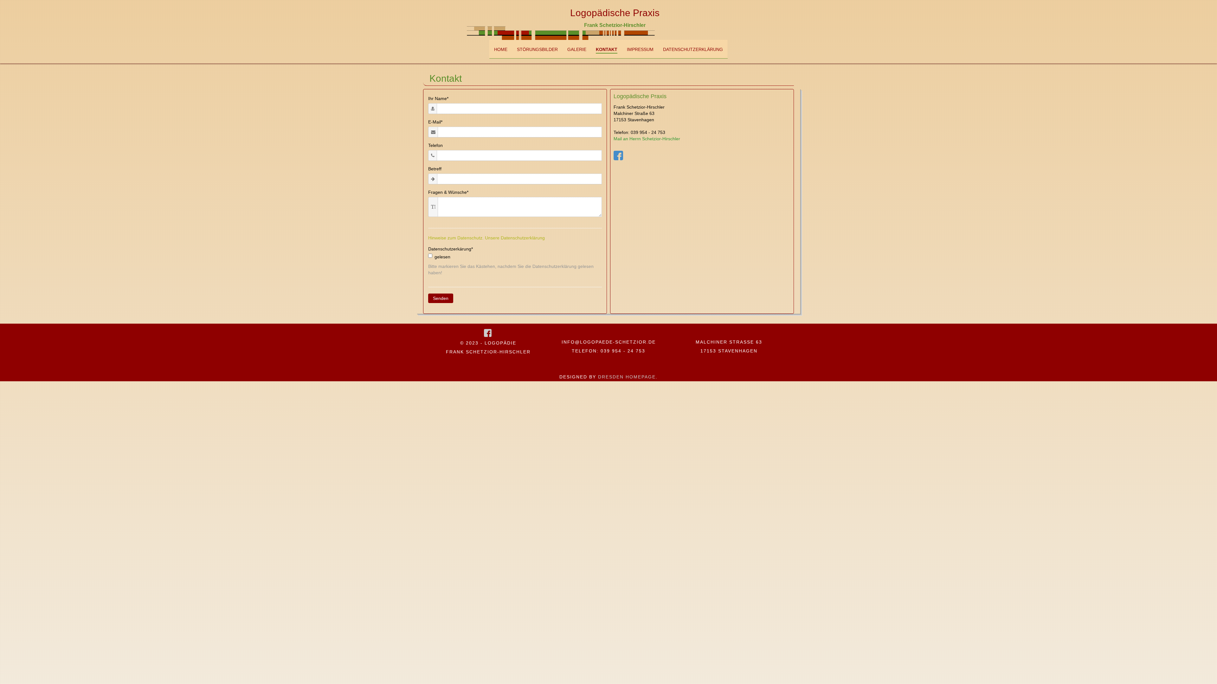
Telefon (435, 145)
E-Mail (435, 121)
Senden (440, 298)
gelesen (442, 256)
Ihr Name (438, 98)
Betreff (434, 168)
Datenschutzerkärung (450, 248)
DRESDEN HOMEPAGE (627, 376)
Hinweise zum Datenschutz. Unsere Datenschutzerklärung (486, 237)
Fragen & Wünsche (448, 192)
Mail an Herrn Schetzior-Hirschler (647, 138)
